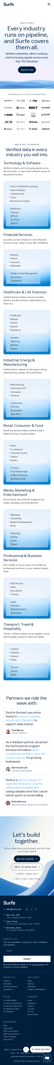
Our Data (31, 1009)
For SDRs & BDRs (10, 1000)
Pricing (30, 1012)
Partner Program (9, 1037)
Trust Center (8, 1040)
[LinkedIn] (27, 909)
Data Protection (38, 1053)
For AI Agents (8, 1012)
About (30, 1000)
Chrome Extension (10, 987)
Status (6, 1050)
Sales (30, 981)
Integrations (8, 989)
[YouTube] (36, 909)
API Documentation (10, 1031)
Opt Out (40, 1056)
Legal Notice (25, 1053)
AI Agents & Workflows (36, 989)
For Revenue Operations (12, 1006)
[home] (8, 4)
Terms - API (15, 1053)
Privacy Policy (16, 1050)
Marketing (31, 987)
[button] (49, 4)
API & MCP (7, 984)
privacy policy (38, 964)
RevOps (31, 984)
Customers (32, 1003)
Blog (5, 1025)
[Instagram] (32, 909)
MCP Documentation (11, 1034)
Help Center (8, 1028)
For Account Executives (12, 1003)
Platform (6, 981)
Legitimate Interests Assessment (23, 1056)
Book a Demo (33, 1014)
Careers (31, 1006)
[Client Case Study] (46, 108)
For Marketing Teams (11, 1009)
